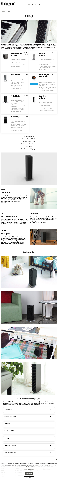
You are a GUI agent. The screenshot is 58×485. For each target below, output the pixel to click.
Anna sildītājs (15, 75)
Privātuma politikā (29, 468)
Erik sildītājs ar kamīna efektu (44, 76)
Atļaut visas (29, 475)
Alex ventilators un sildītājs (16, 54)
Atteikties (29, 482)
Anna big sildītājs (42, 54)
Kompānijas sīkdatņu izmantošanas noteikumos (44, 467)
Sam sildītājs (15, 117)
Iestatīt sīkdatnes (29, 478)
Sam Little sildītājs (42, 97)
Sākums (4, 11)
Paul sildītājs (15, 96)
